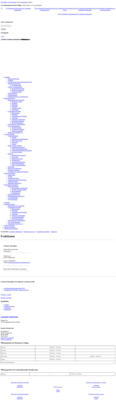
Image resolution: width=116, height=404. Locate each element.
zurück (8, 294)
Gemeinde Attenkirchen (9, 317)
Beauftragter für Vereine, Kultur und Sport (16, 290)
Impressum (7, 308)
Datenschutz (7, 309)
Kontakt (6, 305)
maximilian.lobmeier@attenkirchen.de (19, 262)
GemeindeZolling (96, 397)
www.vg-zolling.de (6, 339)
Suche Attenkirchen (7, 22)
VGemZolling (58, 390)
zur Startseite (23, 2)
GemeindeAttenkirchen (19, 386)
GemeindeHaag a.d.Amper (96, 386)
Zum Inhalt (4, 2)
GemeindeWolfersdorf (20, 397)
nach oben (9, 298)
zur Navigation (12, 2)
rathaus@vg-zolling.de (7, 338)
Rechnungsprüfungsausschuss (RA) (14, 288)
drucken (3, 298)
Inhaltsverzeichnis (9, 306)
